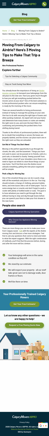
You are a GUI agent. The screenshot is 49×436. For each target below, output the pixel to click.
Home (4, 30)
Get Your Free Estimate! (25, 20)
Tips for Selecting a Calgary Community (21, 76)
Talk (21, 231)
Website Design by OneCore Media (24, 429)
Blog (13, 30)
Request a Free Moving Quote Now (24, 325)
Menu (4, 4)
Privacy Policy (24, 422)
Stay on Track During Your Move (18, 84)
